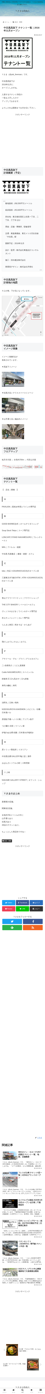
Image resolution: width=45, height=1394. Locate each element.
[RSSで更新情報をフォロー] (33, 927)
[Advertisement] (22, 139)
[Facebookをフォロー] (33, 921)
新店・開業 (7, 841)
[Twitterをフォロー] (12, 921)
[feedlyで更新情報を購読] (12, 927)
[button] (40, 665)
